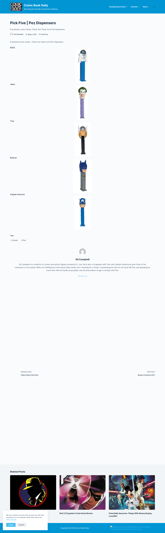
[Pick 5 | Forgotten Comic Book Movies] (82, 492)
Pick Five (44, 34)
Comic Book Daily (36, 5)
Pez (24, 240)
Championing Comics (117, 7)
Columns (134, 7)
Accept (10, 525)
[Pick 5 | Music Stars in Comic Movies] (33, 492)
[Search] (154, 7)
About (145, 7)
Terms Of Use (11, 519)
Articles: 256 (82, 276)
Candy (14, 240)
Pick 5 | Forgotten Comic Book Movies (76, 513)
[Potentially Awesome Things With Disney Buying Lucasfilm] (132, 492)
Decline (21, 525)
